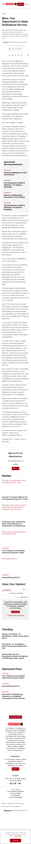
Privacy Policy (5, 806)
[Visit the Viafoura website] (24, 597)
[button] (3, 4)
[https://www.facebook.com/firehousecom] (11, 783)
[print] (28, 55)
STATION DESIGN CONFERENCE (15, 791)
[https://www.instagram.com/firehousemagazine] (13, 783)
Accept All (15, 840)
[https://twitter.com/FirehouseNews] (17, 783)
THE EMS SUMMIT (15, 795)
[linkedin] (12, 55)
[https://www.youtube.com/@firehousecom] (20, 783)
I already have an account (15, 615)
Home (3, 13)
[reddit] (18, 55)
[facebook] (9, 55)
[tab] (7, 589)
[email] (21, 55)
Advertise (10, 803)
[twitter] (15, 55)
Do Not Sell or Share (19, 803)
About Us (4, 803)
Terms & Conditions (15, 806)
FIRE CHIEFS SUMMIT (15, 793)
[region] (15, 593)
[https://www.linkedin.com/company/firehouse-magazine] (15, 783)
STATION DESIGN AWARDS (15, 797)
